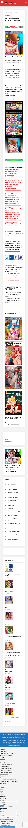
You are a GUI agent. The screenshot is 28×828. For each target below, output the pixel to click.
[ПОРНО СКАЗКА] (14, 3)
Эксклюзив (10, 508)
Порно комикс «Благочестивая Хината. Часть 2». (13, 702)
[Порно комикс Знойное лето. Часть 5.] (14, 631)
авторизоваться (15, 424)
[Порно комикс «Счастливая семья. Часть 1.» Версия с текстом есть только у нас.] (14, 647)
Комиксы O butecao (13, 492)
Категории (2, 749)
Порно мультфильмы (13, 503)
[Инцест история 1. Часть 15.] (14, 616)
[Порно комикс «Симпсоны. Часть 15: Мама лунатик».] (14, 712)
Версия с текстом (12, 489)
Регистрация (3, 798)
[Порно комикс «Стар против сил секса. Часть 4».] (14, 664)
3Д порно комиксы (12, 528)
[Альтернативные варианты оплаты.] (14, 568)
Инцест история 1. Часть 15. (13, 622)
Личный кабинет (4, 774)
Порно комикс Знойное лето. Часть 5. (13, 637)
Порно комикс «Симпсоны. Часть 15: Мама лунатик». (12, 718)
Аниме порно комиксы (13, 536)
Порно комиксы (13, 12)
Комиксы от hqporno (13, 497)
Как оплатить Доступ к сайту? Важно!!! (9, 781)
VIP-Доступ (3, 783)
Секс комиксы (11, 542)
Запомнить (4, 804)
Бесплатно (10, 487)
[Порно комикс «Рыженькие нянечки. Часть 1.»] (14, 680)
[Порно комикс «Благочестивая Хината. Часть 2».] (14, 696)
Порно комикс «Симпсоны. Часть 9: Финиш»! (12, 590)
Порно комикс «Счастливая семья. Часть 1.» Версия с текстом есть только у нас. (12, 654)
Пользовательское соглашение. (8, 779)
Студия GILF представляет (15, 534)
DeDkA (14, 307)
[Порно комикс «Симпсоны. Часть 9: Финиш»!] (14, 584)
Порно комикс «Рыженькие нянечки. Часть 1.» (12, 686)
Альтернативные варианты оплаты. (12, 574)
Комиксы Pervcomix (13, 495)
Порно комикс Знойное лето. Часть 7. (13, 606)
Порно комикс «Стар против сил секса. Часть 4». (14, 670)
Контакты (2, 776)
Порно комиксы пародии (14, 523)
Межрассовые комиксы (14, 539)
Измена (10, 520)
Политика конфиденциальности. (8, 777)
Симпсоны (10, 526)
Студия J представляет (14, 518)
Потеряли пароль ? (9, 806)
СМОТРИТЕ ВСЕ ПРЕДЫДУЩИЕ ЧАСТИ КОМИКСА (14, 233)
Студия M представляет (14, 531)
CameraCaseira (12, 484)
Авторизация (3, 808)
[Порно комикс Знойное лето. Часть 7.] (14, 600)
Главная (7, 12)
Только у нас (11, 505)
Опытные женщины (13, 515)
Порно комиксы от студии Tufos (8, 753)
